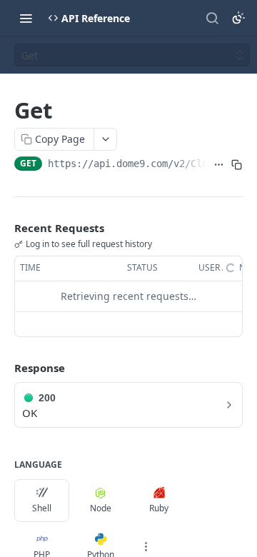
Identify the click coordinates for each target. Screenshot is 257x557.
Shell (41, 508)
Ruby (158, 508)
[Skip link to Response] (4, 367)
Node (100, 508)
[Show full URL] (219, 165)
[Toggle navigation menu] (25, 17)
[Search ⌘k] (212, 17)
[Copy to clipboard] (237, 165)
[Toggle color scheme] (238, 17)
